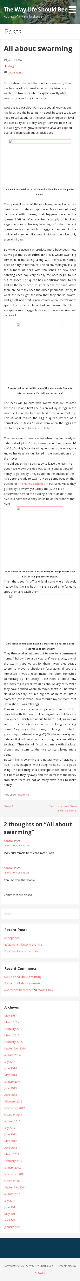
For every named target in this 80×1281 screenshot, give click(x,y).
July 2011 (10, 1200)
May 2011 (10, 1214)
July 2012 (10, 1128)
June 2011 (10, 1207)
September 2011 (15, 1187)
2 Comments (15, 72)
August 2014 (12, 1055)
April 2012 (10, 1147)
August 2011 (12, 1194)
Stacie (8, 841)
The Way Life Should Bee (35, 9)
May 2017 (10, 1015)
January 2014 (12, 1081)
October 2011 (13, 1181)
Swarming (23, 794)
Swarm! (8, 806)
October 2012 (13, 1115)
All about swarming (29, 977)
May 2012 (10, 1141)
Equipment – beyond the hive (23, 944)
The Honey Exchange (31, 483)
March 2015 (11, 1035)
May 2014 (10, 1075)
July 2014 (10, 1062)
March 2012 (11, 1154)
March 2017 (11, 1022)
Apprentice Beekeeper (18, 990)
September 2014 (15, 1048)
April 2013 (10, 1095)
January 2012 (12, 1167)
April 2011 (10, 1220)
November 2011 (14, 1174)
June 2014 (10, 1068)
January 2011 (12, 1227)
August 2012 (12, 1121)
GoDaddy (40, 1273)
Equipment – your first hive (21, 951)
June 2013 (10, 1088)
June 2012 (10, 1134)
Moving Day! (46, 990)
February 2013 (13, 1101)
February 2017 (13, 1029)
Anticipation (12, 938)
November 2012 (14, 1108)
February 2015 (13, 1042)
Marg (11, 66)
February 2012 (13, 1161)
